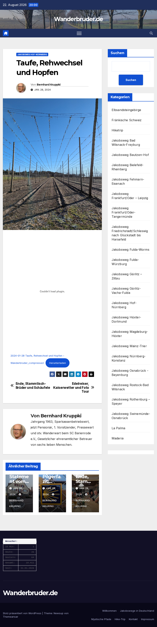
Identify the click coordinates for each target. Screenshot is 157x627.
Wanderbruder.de (78, 19)
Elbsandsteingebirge (126, 110)
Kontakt (133, 619)
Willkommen (109, 610)
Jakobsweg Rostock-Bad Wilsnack (130, 387)
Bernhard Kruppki (49, 84)
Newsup (58, 613)
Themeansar (10, 616)
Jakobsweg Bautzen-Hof (130, 155)
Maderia (117, 438)
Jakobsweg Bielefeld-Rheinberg (128, 167)
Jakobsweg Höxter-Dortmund (126, 319)
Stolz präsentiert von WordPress (22, 613)
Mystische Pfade (101, 619)
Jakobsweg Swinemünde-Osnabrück (131, 416)
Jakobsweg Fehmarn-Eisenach (128, 181)
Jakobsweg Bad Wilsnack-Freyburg (126, 142)
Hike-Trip (120, 619)
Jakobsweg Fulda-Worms (130, 249)
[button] (151, 33)
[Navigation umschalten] (79, 33)
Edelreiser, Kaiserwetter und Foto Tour (71, 387)
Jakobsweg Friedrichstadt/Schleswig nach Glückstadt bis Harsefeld (130, 233)
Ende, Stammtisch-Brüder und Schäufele (33, 386)
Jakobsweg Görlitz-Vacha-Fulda (126, 291)
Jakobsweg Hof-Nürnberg (32, 54)
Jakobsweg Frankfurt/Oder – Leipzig (130, 196)
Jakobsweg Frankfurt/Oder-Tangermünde (124, 212)
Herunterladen (57, 363)
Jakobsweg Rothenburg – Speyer (131, 401)
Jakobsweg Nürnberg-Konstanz (129, 358)
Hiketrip (117, 130)
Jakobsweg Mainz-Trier (129, 346)
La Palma (118, 428)
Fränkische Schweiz (127, 120)
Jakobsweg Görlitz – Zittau (127, 276)
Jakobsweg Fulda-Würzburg (125, 262)
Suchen (117, 53)
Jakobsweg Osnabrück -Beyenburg (130, 373)
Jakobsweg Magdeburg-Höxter (130, 334)
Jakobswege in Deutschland (137, 610)
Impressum (147, 619)
